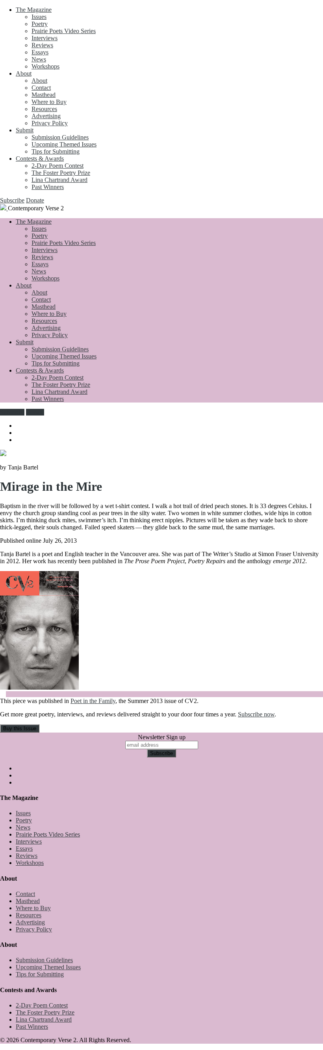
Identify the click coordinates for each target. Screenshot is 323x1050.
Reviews (42, 45)
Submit (24, 130)
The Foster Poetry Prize (61, 172)
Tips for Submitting (56, 151)
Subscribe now (256, 714)
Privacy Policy (50, 123)
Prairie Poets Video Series (64, 31)
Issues (39, 16)
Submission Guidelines (60, 137)
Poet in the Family (93, 701)
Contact (41, 87)
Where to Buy (49, 101)
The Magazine (34, 9)
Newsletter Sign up (162, 737)
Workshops (45, 66)
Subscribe (12, 200)
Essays (40, 52)
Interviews (45, 38)
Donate (35, 200)
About (24, 73)
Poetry (40, 23)
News (39, 59)
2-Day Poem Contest (58, 165)
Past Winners (48, 187)
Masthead (44, 94)
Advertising (46, 116)
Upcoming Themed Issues (64, 144)
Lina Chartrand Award (59, 179)
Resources (44, 109)
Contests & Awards (40, 158)
